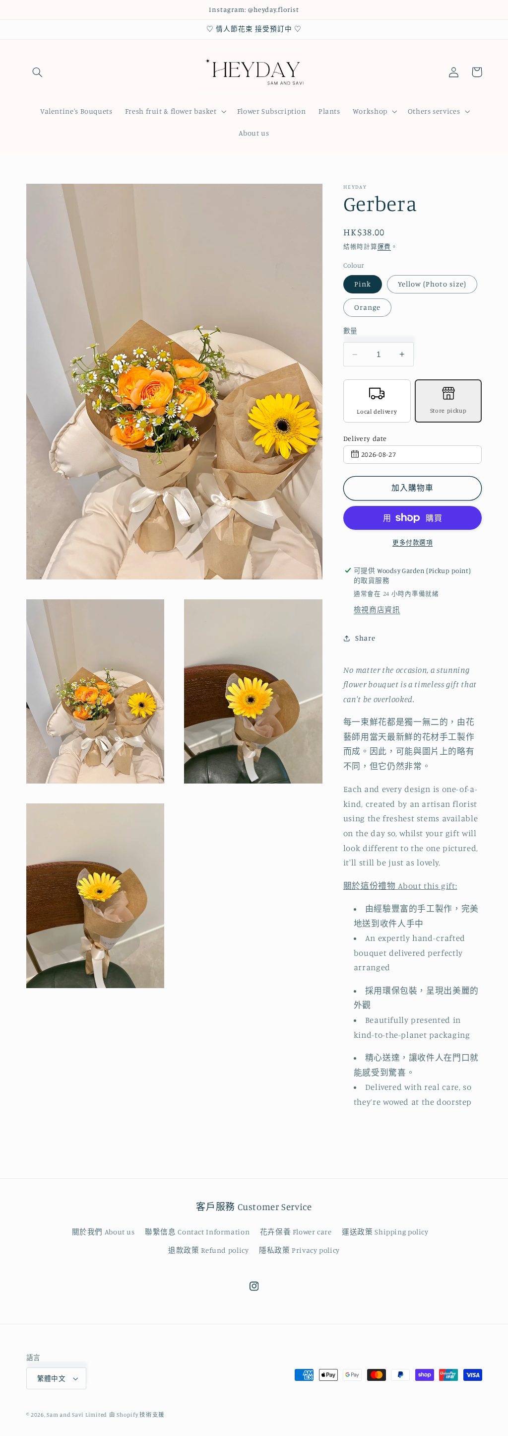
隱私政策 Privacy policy (299, 1250)
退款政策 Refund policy (208, 1250)
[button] (37, 72)
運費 (384, 246)
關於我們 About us (103, 1231)
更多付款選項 (412, 542)
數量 (350, 331)
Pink (362, 284)
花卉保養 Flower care (296, 1231)
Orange (367, 307)
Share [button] (365, 638)
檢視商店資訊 (377, 609)
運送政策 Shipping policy (385, 1231)
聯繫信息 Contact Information (197, 1231)
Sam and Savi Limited (77, 1414)
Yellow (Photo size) (432, 284)
